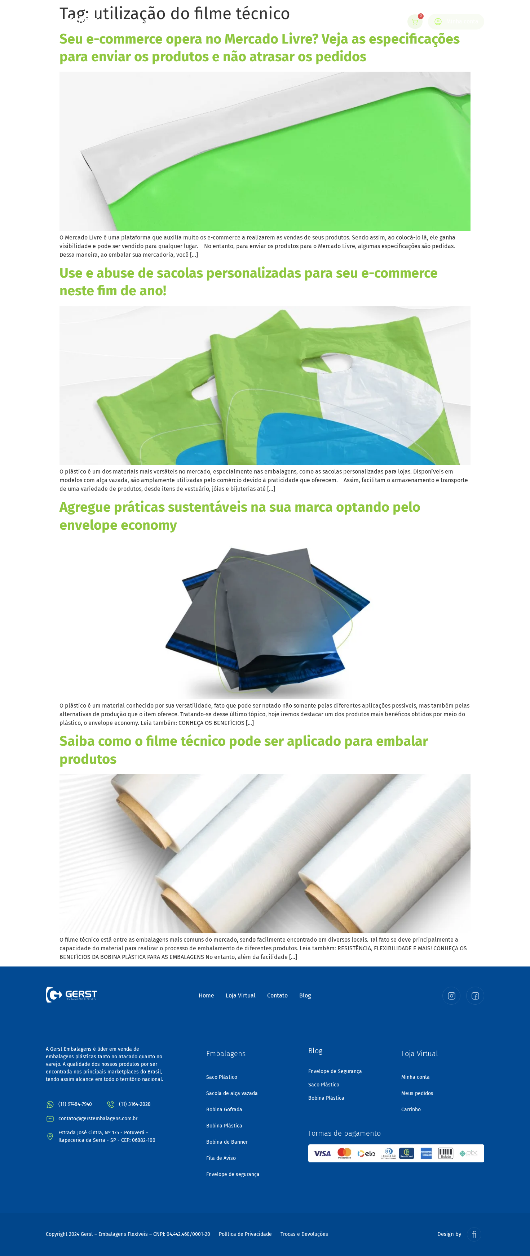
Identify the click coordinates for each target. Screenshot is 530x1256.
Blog (303, 21)
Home (145, 21)
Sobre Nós (178, 21)
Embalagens (219, 21)
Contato (331, 21)
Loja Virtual (271, 21)
